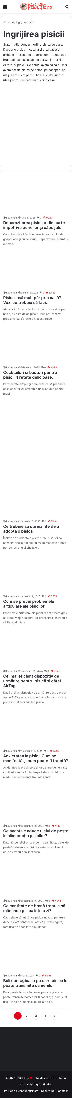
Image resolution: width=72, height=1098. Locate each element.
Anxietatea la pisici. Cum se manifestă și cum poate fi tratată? (35, 758)
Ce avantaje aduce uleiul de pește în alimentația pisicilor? (35, 833)
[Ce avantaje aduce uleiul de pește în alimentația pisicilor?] (36, 802)
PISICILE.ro (23, 1078)
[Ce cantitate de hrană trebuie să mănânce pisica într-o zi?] (36, 876)
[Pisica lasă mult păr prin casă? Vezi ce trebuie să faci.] (36, 268)
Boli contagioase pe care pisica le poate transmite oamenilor (35, 983)
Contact (63, 1090)
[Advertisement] (36, 123)
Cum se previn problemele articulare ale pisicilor (28, 604)
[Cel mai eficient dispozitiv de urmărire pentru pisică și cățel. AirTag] (36, 647)
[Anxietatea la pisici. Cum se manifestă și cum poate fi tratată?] (36, 727)
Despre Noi (48, 1090)
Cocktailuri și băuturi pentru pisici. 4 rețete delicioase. (30, 375)
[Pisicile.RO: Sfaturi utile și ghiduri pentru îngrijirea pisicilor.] (36, 6)
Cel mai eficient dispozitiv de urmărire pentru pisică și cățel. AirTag (32, 681)
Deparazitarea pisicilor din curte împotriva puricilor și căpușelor (34, 225)
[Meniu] (5, 8)
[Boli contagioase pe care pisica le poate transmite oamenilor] (36, 951)
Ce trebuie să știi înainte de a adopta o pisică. (31, 529)
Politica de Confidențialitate (21, 1090)
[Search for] (67, 8)
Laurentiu (11, 217)
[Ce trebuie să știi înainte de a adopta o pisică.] (36, 497)
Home (10, 22)
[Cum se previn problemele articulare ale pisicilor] (36, 572)
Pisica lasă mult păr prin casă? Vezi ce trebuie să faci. (32, 300)
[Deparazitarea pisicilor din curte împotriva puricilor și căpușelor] (36, 194)
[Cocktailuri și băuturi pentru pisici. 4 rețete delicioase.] (36, 343)
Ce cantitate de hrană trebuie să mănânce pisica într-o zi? (34, 908)
